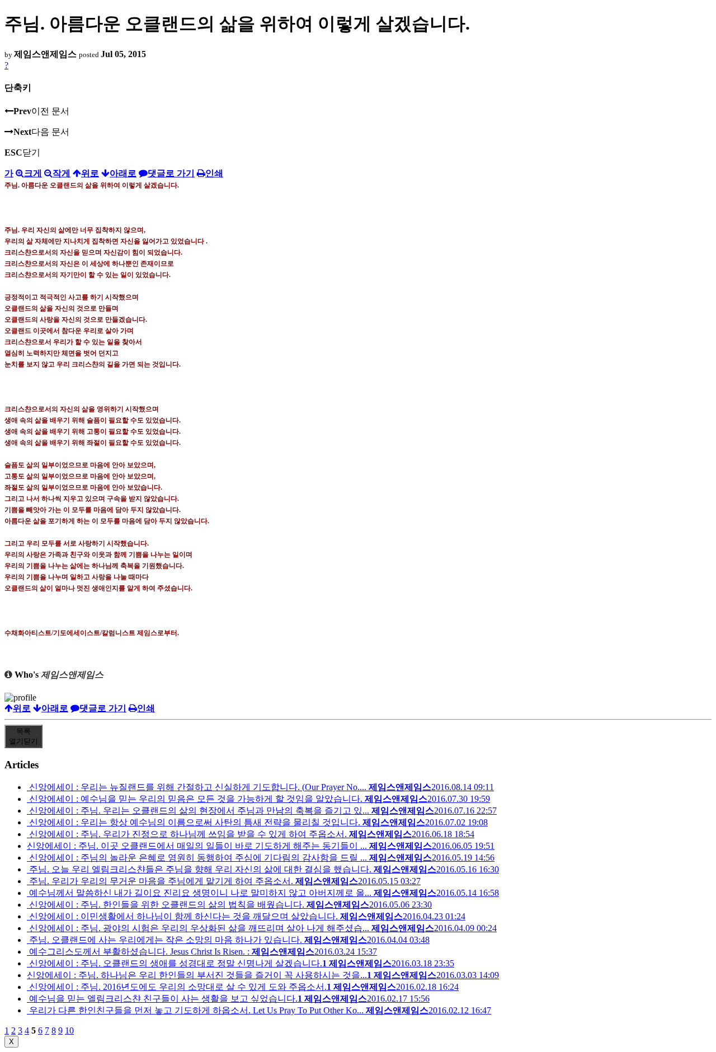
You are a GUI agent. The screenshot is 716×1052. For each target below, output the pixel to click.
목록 (23, 736)
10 (69, 1030)
